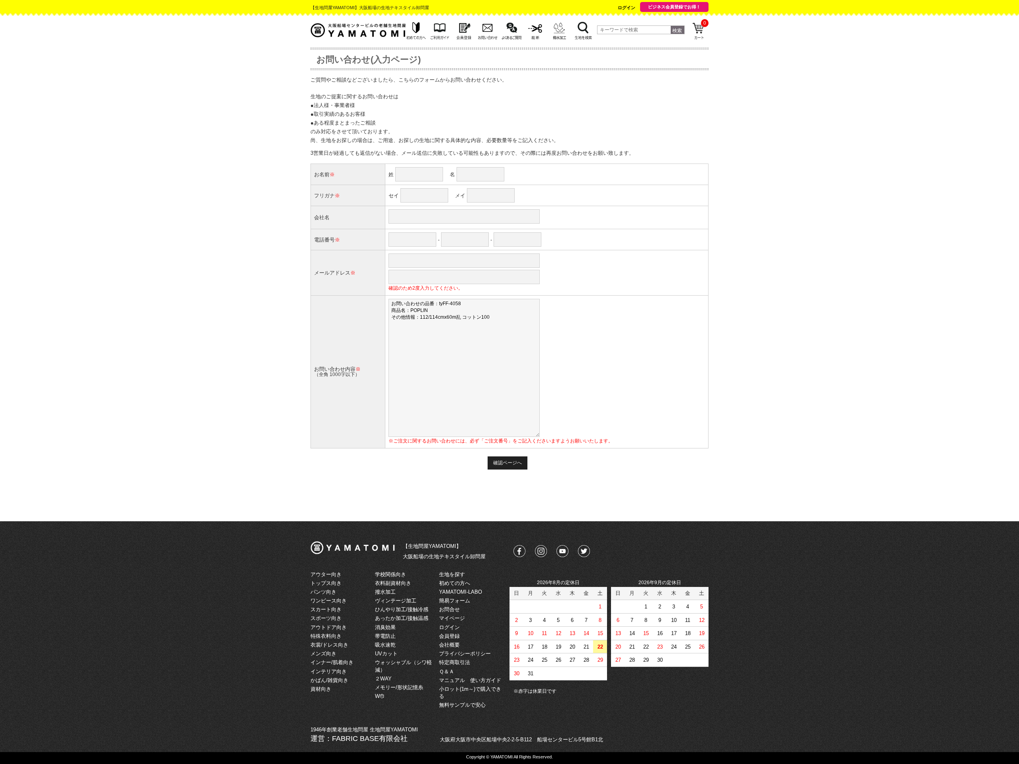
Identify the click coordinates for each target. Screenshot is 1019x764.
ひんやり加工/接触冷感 (401, 609)
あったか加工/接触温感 (401, 618)
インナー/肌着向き (331, 662)
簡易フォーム (454, 601)
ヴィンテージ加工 (395, 601)
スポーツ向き (326, 618)
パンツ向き (323, 592)
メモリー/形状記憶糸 (399, 687)
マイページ (452, 618)
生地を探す (452, 574)
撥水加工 (385, 592)
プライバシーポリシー (465, 654)
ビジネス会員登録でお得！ (674, 6)
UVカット (386, 654)
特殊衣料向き (326, 636)
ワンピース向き (328, 601)
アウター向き (326, 574)
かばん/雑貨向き (329, 680)
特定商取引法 (454, 662)
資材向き (320, 689)
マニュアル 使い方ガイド (470, 680)
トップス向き (326, 583)
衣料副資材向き (393, 583)
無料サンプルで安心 (462, 705)
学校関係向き (390, 574)
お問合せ (449, 609)
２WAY (383, 679)
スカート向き (326, 609)
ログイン (626, 7)
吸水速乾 (385, 645)
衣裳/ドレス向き (329, 645)
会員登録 (449, 636)
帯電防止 (385, 636)
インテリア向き (328, 671)
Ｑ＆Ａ (446, 671)
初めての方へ (454, 583)
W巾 (380, 696)
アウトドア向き (328, 627)
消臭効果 (385, 627)
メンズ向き (323, 654)
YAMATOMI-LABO (460, 592)
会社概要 (449, 645)
